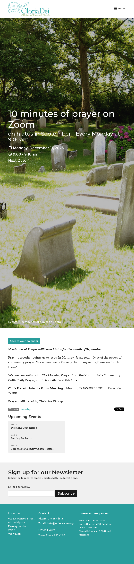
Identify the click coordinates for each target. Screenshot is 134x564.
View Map (14, 533)
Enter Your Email (19, 486)
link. (74, 380)
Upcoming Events (24, 417)
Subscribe (66, 493)
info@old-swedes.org (60, 523)
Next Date (17, 160)
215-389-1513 (55, 518)
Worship (26, 409)
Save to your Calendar (24, 340)
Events (12, 322)
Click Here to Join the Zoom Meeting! (36, 388)
